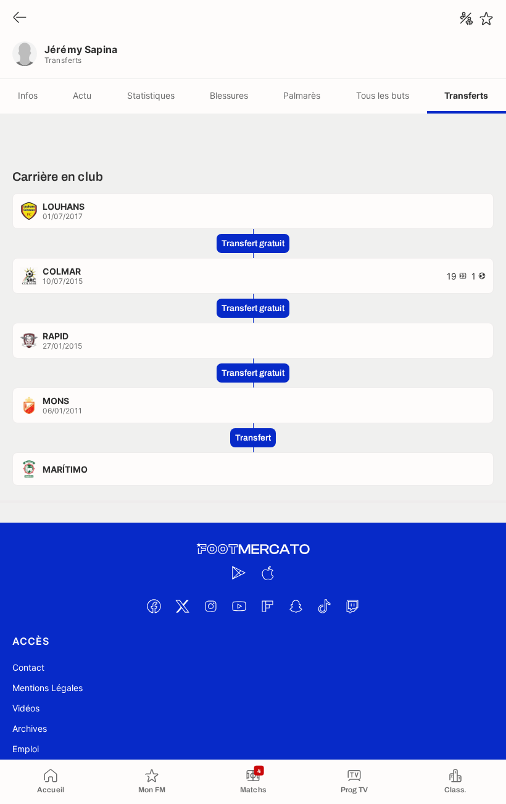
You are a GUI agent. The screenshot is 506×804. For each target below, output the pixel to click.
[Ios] (267, 572)
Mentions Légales (47, 687)
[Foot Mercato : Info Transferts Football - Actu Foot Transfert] (253, 549)
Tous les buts (382, 95)
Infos (28, 95)
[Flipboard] (267, 606)
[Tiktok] (324, 606)
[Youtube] (239, 606)
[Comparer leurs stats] (466, 18)
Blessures (229, 95)
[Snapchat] (295, 606)
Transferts (466, 95)
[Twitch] (352, 606)
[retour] (19, 18)
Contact (28, 667)
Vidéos (25, 708)
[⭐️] (486, 18)
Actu (82, 95)
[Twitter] (182, 606)
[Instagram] (210, 606)
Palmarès (301, 95)
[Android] (239, 572)
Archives (29, 728)
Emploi (25, 749)
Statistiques (151, 95)
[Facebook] (153, 606)
